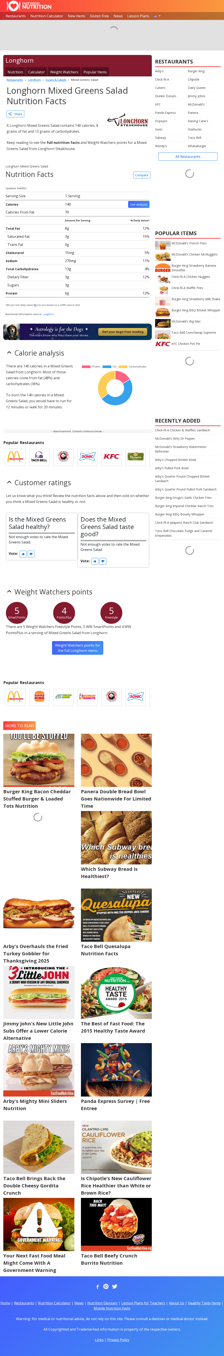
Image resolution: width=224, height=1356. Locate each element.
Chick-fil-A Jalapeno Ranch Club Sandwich (184, 522)
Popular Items (95, 72)
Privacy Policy (118, 1339)
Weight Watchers (64, 72)
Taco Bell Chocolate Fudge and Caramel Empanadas (183, 533)
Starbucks (195, 129)
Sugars (13, 285)
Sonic (159, 129)
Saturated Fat (18, 236)
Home (5, 1303)
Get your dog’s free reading (123, 332)
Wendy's (161, 146)
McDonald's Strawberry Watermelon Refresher (180, 449)
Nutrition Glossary (102, 1303)
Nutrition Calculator (46, 16)
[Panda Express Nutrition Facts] (63, 457)
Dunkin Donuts (165, 96)
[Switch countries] (157, 16)
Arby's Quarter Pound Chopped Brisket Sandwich (182, 478)
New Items (76, 16)
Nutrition (15, 72)
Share (17, 114)
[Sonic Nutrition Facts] (87, 457)
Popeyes (161, 121)
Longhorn (48, 314)
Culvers (160, 88)
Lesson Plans (138, 16)
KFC (158, 104)
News (118, 16)
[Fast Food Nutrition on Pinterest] (105, 1287)
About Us (176, 1303)
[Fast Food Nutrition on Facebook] (96, 1287)
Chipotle (194, 79)
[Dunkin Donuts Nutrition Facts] (87, 697)
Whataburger (197, 146)
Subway (160, 138)
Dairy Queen (197, 88)
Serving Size (16, 196)
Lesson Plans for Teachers (143, 1303)
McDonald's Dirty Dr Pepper (175, 438)
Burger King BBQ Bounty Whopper (179, 514)
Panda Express (165, 113)
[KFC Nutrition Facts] (111, 457)
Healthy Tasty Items (204, 1303)
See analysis (138, 204)
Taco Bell (194, 138)
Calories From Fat (20, 212)
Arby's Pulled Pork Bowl (172, 468)
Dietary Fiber (18, 277)
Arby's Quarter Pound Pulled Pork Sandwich (186, 489)
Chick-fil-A (162, 79)
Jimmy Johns (196, 96)
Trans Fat (15, 244)
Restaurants (16, 16)
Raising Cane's (198, 121)
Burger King (196, 71)
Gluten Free (99, 16)
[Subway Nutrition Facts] (63, 697)
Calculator (36, 72)
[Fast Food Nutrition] (29, 6)
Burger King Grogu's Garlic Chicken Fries (183, 497)
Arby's (159, 71)
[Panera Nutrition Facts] (135, 457)
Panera (193, 113)
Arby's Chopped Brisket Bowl (175, 460)
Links (99, 1339)
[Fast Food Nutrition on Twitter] (114, 1287)
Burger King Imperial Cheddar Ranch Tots (184, 506)
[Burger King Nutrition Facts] (39, 697)
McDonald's (196, 104)
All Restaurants (187, 156)
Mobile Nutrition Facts (112, 1308)
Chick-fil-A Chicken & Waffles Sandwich (182, 430)
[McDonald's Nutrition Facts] (15, 457)
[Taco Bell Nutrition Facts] (39, 457)
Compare (141, 175)
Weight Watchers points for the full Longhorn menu (77, 648)
